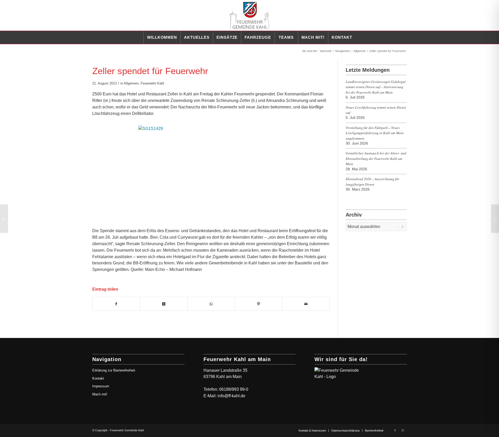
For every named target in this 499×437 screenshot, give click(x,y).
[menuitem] (161, 37)
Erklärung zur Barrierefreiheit (113, 370)
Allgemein (131, 83)
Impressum (100, 386)
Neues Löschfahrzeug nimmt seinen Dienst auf (376, 110)
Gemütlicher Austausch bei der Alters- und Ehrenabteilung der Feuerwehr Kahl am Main (376, 158)
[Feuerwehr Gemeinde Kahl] (249, 15)
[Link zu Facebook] (395, 430)
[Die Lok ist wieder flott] (4, 218)
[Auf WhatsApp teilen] (211, 304)
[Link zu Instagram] (403, 430)
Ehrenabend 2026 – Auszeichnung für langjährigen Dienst (372, 181)
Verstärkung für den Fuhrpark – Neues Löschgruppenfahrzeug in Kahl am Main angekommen (375, 133)
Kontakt (98, 378)
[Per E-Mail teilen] (305, 304)
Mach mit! (99, 394)
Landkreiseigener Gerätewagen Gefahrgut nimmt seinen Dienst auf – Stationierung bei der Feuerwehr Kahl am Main (376, 87)
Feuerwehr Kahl (152, 83)
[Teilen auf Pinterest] (258, 304)
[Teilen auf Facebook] (116, 304)
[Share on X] (163, 304)
